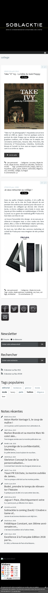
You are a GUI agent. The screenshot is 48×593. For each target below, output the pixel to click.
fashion (24, 169)
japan (19, 169)
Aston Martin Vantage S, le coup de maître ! (23, 421)
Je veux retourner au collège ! (18, 189)
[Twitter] (14, 309)
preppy (33, 167)
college (17, 171)
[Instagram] (33, 309)
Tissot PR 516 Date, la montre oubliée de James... (25, 474)
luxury (13, 392)
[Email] (5, 317)
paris (21, 392)
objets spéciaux (19, 292)
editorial (6, 388)
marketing (28, 292)
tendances (17, 388)
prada (11, 292)
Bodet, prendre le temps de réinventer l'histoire (24, 488)
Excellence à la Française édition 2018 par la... (24, 538)
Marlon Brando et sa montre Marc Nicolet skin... (24, 434)
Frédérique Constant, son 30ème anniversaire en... (25, 525)
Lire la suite (13, 155)
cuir (34, 292)
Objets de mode (34, 290)
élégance (39, 169)
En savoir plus (16, 591)
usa (5, 171)
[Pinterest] (24, 309)
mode (4, 392)
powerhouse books (23, 167)
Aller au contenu (6, 2)
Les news (32, 163)
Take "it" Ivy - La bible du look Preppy (22, 74)
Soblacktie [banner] (24, 25)
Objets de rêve (14, 165)
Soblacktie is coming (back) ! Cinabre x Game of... (25, 511)
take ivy (38, 167)
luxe (37, 292)
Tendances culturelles (27, 165)
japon (14, 169)
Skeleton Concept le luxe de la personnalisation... (21, 461)
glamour (28, 388)
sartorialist (31, 169)
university (11, 171)
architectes (11, 294)
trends (37, 388)
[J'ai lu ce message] (45, 587)
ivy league (24, 171)
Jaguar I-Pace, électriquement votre (24, 499)
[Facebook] (5, 309)
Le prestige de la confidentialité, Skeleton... (22, 448)
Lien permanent (12, 163)
